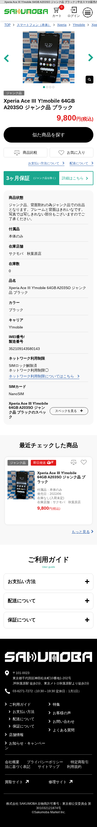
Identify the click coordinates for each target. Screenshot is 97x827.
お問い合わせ (63, 721)
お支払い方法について (44, 163)
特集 (56, 704)
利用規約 (74, 767)
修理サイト (58, 782)
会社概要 (12, 762)
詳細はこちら (73, 178)
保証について (23, 726)
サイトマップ (48, 767)
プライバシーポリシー (45, 762)
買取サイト (14, 782)
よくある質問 (63, 730)
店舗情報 (16, 735)
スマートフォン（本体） (34, 25)
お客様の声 (61, 713)
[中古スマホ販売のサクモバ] (48, 661)
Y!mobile (79, 25)
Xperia (61, 25)
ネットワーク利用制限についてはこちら (42, 376)
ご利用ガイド (19, 704)
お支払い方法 (23, 712)
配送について (79, 163)
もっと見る (81, 532)
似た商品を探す (48, 134)
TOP (7, 25)
